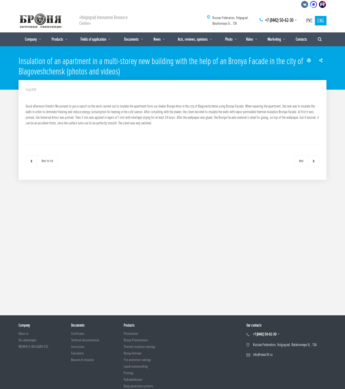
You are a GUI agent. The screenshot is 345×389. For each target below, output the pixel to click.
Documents (131, 39)
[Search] (319, 39)
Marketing (275, 39)
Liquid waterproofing (136, 366)
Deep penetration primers (138, 386)
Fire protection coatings (137, 360)
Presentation (131, 333)
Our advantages (27, 340)
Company (31, 39)
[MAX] (313, 4)
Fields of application (93, 39)
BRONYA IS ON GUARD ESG (33, 346)
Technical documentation (85, 340)
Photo (229, 39)
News (157, 39)
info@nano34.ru (262, 354)
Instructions (77, 346)
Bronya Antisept (133, 353)
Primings (129, 373)
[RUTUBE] (322, 4)
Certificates (77, 333)
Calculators (77, 353)
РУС (309, 21)
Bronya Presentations (136, 340)
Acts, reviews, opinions (193, 39)
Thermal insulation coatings (139, 346)
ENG (320, 21)
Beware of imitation (82, 360)
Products (58, 39)
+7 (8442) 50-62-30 (279, 20)
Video (250, 39)
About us (23, 333)
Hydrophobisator (133, 379)
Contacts (301, 39)
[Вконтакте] (304, 4)
